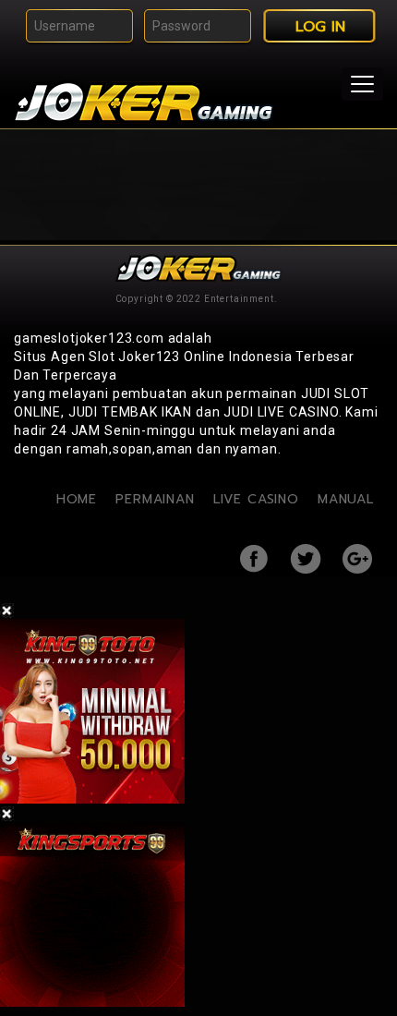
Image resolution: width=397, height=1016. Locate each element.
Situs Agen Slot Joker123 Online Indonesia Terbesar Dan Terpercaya (184, 365)
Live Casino (256, 499)
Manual (346, 499)
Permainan (155, 499)
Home (76, 499)
